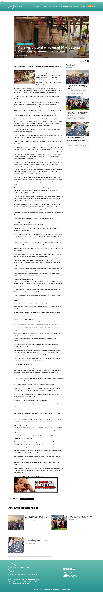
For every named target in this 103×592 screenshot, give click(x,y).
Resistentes (77, 6)
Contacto (19, 1)
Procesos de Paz (37, 6)
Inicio (9, 12)
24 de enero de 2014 (22, 55)
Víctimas (13, 12)
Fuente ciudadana (12, 1)
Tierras (60, 6)
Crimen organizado (52, 6)
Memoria (45, 6)
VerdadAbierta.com (24, 583)
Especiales (3, 1)
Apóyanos (90, 6)
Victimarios (83, 6)
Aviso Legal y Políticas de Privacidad (49, 589)
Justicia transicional (67, 6)
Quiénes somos (66, 589)
